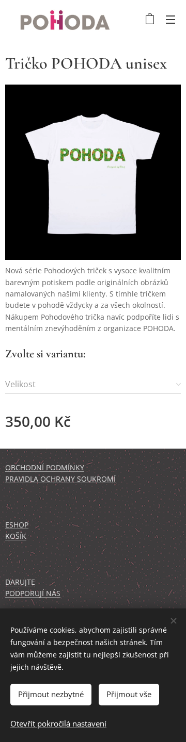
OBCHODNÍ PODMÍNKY (44, 467)
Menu (170, 19)
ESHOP (16, 525)
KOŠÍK (15, 536)
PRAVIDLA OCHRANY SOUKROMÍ (60, 479)
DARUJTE (20, 582)
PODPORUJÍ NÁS (32, 593)
